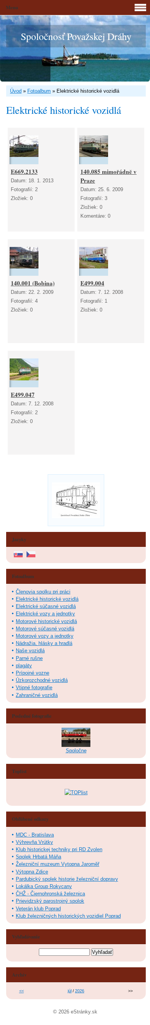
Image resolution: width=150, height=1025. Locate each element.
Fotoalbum (39, 91)
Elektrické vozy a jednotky (45, 614)
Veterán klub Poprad (38, 909)
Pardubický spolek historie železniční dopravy (67, 879)
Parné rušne (29, 658)
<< (21, 990)
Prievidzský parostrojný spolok (50, 901)
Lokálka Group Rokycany (44, 886)
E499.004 (92, 283)
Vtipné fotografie (34, 687)
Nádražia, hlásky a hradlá (44, 643)
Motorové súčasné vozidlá (45, 629)
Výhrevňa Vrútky (34, 842)
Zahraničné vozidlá (37, 695)
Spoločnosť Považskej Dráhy (76, 36)
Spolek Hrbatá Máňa (38, 857)
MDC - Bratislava (35, 835)
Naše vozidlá (30, 650)
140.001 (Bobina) (33, 283)
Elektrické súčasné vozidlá (46, 606)
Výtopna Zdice (32, 872)
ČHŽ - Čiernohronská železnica (50, 894)
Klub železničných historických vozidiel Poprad (68, 916)
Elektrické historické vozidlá (47, 599)
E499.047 (23, 394)
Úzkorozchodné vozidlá (42, 680)
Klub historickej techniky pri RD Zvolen (59, 849)
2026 (79, 990)
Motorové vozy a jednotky (44, 636)
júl (70, 990)
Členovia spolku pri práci (43, 592)
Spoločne (76, 750)
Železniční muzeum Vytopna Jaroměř (57, 864)
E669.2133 (24, 171)
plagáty (24, 665)
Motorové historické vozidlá (46, 621)
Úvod (16, 91)
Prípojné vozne (32, 673)
